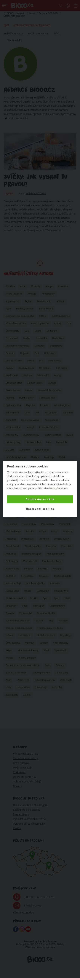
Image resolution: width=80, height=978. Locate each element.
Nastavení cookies (40, 509)
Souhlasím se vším (40, 499)
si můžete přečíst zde (56, 488)
